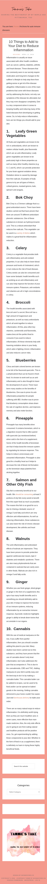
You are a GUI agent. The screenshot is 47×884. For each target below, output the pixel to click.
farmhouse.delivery (21, 698)
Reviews (16, 54)
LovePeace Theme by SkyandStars (29, 878)
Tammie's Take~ (23, 9)
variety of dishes (23, 233)
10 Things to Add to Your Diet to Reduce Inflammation (23, 46)
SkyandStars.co (27, 875)
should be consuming (24, 494)
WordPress (29, 880)
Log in (37, 880)
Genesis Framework (15, 880)
